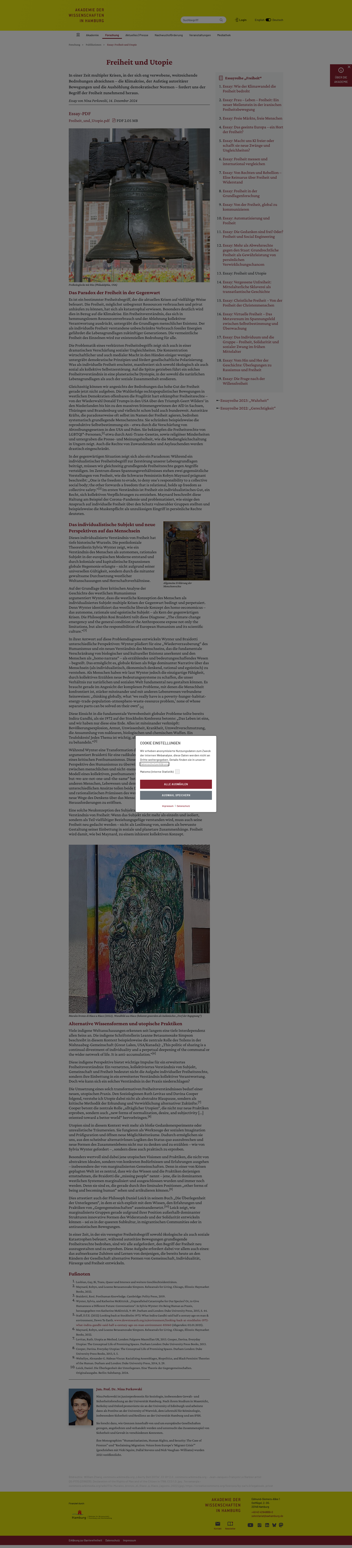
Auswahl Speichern (176, 795)
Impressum (168, 805)
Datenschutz (183, 805)
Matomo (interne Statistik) (157, 771)
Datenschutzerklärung (154, 764)
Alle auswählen (176, 784)
